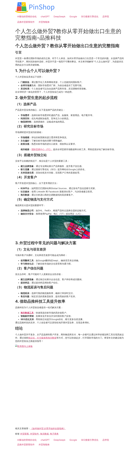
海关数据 (44, 433)
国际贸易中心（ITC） (41, 149)
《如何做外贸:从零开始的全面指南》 (48, 428)
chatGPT (45, 16)
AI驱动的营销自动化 (27, 16)
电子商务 (54, 433)
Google (73, 16)
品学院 (105, 16)
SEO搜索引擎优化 (89, 16)
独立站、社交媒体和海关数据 (42, 337)
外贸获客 (24, 433)
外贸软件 (34, 433)
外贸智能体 (44, 22)
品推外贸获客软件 (26, 22)
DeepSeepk (59, 16)
